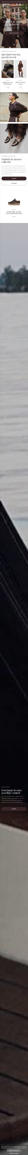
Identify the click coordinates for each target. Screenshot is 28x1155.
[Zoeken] (23, 5)
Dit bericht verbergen (14, 1150)
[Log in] (20, 5)
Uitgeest (14, 809)
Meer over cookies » (14, 1153)
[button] (3, 5)
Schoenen (14, 183)
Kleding (14, 178)
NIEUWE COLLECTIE (14, 33)
